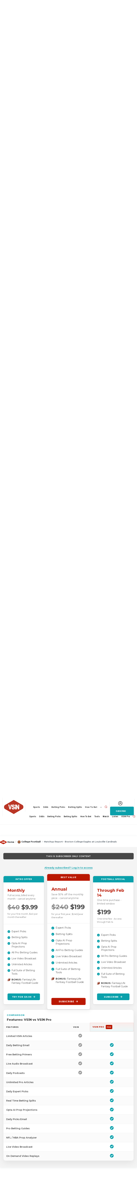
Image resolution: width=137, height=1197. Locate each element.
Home (10, 842)
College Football (31, 841)
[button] (106, 807)
